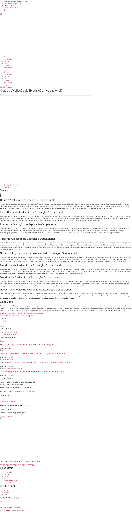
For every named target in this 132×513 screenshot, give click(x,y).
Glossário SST (8, 68)
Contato (6, 65)
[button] (66, 194)
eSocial (6, 63)
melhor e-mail (4, 395)
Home (6, 57)
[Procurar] (2, 325)
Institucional (8, 59)
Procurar (3, 318)
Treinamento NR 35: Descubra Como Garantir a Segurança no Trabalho (36, 362)
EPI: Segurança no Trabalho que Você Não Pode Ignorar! (28, 344)
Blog (5, 70)
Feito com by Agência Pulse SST (12, 510)
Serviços (6, 61)
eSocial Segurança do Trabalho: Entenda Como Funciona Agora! (32, 371)
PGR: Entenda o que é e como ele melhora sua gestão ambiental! (32, 353)
